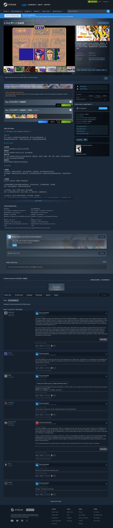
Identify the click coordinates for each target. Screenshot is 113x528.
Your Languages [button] (13, 300)
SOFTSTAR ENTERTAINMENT (97, 58)
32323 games (11, 314)
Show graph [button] (104, 295)
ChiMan (10, 482)
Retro (93, 70)
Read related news (81, 128)
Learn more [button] (103, 108)
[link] (55, 121)
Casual (78, 70)
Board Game (84, 70)
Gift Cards (54, 523)
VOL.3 (9, 464)
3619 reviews (11, 377)
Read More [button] (103, 339)
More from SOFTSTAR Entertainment (27, 237)
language (105, 1)
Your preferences (105, 279)
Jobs (68, 515)
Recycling (69, 520)
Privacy (81, 512)
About (40, 5)
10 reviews (10, 404)
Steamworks (55, 518)
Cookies (81, 520)
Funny (89, 70)
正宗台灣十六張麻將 (87, 121)
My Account (97, 520)
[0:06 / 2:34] (39, 46)
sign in (99, 1)
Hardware (69, 518)
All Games (6, 20)
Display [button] (56, 295)
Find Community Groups (83, 133)
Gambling (98, 70)
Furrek (10, 353)
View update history (82, 126)
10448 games (11, 423)
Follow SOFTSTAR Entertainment (26, 241)
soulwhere (11, 402)
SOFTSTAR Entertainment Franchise (26, 20)
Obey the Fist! (12, 422)
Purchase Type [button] (19, 295)
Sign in (6, 77)
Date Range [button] (39, 295)
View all (104, 261)
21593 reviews (11, 425)
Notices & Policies (83, 518)
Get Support (97, 518)
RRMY (9, 375)
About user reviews (95, 279)
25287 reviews (11, 315)
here (34, 267)
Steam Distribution (56, 520)
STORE (24, 5)
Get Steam (96, 512)
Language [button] (29, 295)
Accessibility (82, 515)
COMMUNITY (32, 5)
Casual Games (13, 20)
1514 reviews (11, 354)
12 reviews (10, 484)
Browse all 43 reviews (56, 501)
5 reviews (10, 465)
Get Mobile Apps (98, 515)
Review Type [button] (7, 295)
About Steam (55, 512)
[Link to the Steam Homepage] (10, 6)
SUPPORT (47, 5)
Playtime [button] (48, 295)
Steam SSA (55, 515)
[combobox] (87, 11)
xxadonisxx (11, 312)
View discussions (81, 131)
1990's (103, 70)
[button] (6, 11)
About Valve (70, 512)
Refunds (81, 523)
